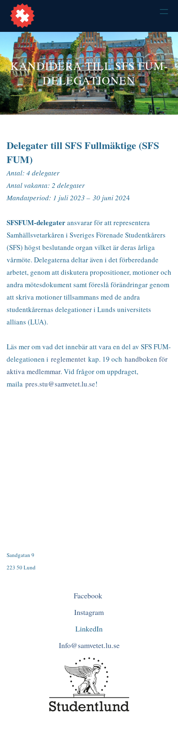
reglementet (68, 359)
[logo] (22, 15)
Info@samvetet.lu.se (89, 645)
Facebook (89, 595)
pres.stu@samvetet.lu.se (60, 384)
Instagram (89, 612)
